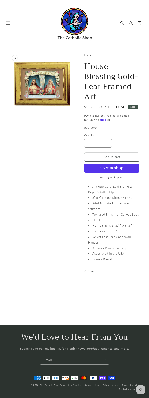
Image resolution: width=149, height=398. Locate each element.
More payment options (111, 177)
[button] (8, 23)
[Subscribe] (105, 360)
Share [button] (91, 271)
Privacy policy (110, 385)
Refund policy (92, 385)
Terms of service (130, 385)
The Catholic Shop (49, 385)
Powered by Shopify (70, 385)
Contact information (129, 389)
